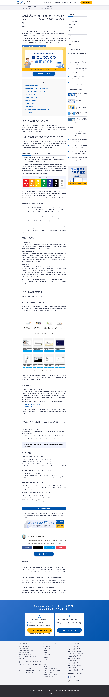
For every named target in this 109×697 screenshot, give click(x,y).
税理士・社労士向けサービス (39, 6)
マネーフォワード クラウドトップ (74, 646)
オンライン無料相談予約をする (39, 630)
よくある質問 (29, 112)
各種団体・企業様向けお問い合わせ (26, 650)
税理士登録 (71, 38)
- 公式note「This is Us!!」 (48, 676)
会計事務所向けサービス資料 (24, 652)
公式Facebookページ (77, 676)
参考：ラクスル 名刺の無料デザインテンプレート (44, 370)
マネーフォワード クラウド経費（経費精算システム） (74, 659)
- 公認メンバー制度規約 (48, 672)
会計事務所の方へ (46, 2)
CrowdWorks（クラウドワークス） (32, 404)
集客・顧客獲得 (72, 24)
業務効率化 (71, 30)
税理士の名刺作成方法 (31, 100)
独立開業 (71, 19)
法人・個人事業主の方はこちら (75, 673)
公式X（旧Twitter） (77, 680)
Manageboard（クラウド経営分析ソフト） (27, 668)
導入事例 (64, 2)
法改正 (70, 35)
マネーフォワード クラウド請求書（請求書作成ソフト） (74, 656)
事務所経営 (71, 27)
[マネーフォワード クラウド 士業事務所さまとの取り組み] (24, 2)
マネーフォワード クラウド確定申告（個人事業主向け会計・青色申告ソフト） (76, 652)
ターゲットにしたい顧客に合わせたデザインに (36, 91)
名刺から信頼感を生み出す (32, 97)
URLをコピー (61, 547)
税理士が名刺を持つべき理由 (32, 85)
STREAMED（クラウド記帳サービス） (26, 672)
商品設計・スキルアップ (74, 41)
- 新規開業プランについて (48, 652)
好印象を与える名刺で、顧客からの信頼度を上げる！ (38, 109)
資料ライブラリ (76, 2)
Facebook (27, 547)
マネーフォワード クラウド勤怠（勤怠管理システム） (74, 666)
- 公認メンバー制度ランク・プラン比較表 (51, 670)
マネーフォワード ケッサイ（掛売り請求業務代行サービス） (30, 662)
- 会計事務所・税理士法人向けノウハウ (51, 668)
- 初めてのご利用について (48, 654)
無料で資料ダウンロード (44, 74)
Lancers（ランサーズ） (29, 406)
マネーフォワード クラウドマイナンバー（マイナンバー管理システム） (76, 670)
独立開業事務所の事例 (73, 21)
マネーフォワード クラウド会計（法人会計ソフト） (74, 649)
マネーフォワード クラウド (27, 6)
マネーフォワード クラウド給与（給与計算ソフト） (74, 663)
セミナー (69, 2)
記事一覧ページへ (43, 554)
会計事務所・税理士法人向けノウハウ (52, 6)
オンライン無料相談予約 (86, 2)
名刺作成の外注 (29, 106)
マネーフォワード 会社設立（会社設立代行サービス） (29, 670)
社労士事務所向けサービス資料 (25, 654)
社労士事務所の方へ (57, 2)
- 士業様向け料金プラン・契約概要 (50, 674)
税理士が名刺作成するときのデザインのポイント (37, 88)
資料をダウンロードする (69, 630)
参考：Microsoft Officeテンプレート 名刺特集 (44, 333)
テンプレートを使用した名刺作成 (33, 103)
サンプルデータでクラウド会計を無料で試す (28, 656)
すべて (70, 44)
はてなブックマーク (49, 547)
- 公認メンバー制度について (49, 648)
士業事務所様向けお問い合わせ (25, 648)
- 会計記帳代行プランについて (49, 650)
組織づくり (71, 33)
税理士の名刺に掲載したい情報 (32, 94)
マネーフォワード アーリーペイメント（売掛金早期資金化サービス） (30, 665)
